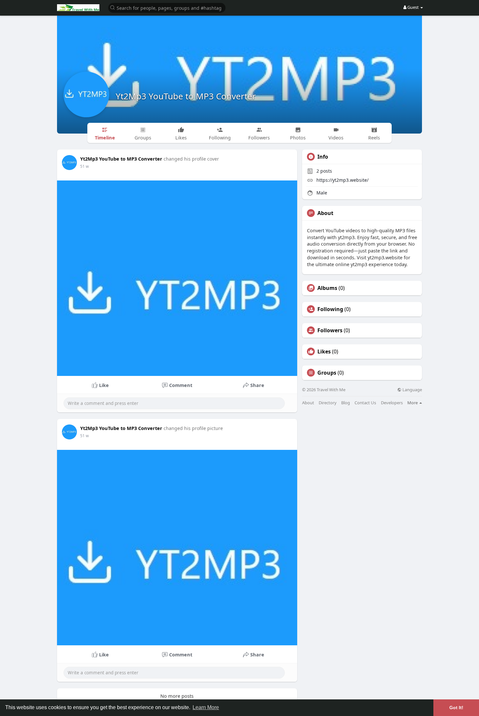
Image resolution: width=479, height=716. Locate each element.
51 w (84, 166)
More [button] (413, 403)
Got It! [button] (456, 707)
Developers (392, 403)
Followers (329, 330)
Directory (328, 403)
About (308, 403)
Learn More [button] (206, 707)
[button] (167, 7)
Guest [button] (413, 7)
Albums (327, 288)
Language (411, 390)
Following (330, 309)
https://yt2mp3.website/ (342, 180)
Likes (324, 351)
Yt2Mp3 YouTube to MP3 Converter (186, 96)
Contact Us (365, 403)
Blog (345, 403)
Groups (326, 372)
